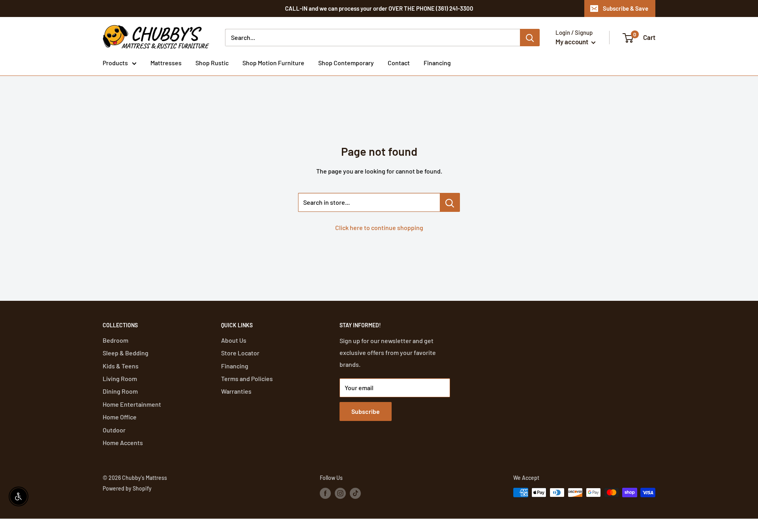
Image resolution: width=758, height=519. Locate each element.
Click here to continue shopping (379, 227)
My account (572, 41)
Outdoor (114, 430)
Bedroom (115, 340)
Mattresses (166, 62)
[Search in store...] (450, 202)
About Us (233, 340)
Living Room (120, 378)
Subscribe (365, 411)
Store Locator (240, 353)
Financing (437, 62)
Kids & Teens (121, 366)
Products (115, 62)
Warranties (236, 391)
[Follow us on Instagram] (340, 493)
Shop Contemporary (346, 62)
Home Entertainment (132, 404)
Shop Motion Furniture (273, 62)
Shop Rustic (212, 62)
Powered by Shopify (127, 488)
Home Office (120, 417)
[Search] (530, 37)
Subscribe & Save (625, 8)
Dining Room (120, 391)
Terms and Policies (247, 378)
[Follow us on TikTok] (355, 493)
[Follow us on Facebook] (325, 493)
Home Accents (123, 442)
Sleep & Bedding (125, 353)
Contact (399, 62)
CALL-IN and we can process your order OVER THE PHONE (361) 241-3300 (379, 8)
